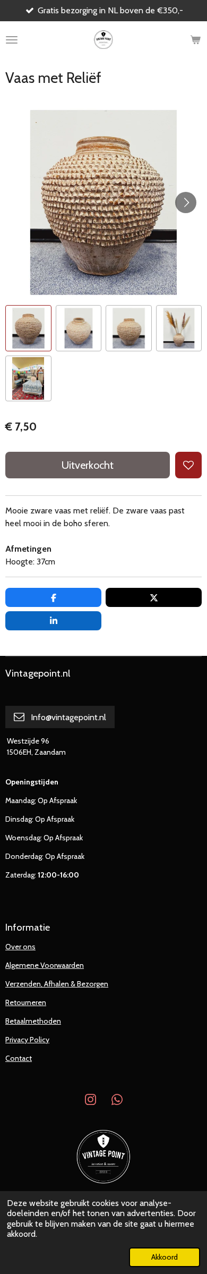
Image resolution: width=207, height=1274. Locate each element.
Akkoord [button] (164, 1257)
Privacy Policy (27, 1039)
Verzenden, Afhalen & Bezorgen (56, 984)
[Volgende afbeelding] (185, 202)
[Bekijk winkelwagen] (195, 39)
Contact (18, 1058)
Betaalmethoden (33, 1021)
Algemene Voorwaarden (44, 965)
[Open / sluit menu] (11, 39)
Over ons (20, 946)
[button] (28, 328)
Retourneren (25, 1002)
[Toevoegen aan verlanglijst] (188, 465)
